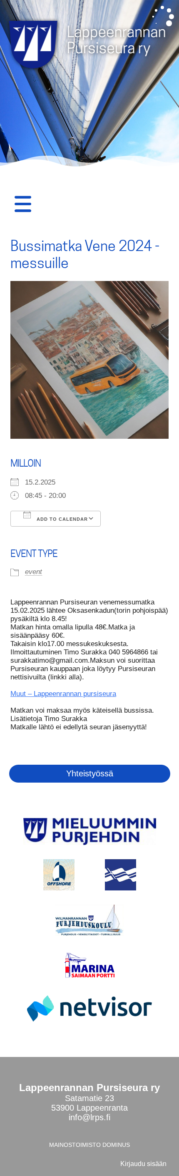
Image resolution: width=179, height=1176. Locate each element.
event (33, 572)
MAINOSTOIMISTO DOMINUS (89, 1144)
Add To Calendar (61, 519)
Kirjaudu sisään (143, 1163)
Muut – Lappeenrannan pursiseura (63, 694)
